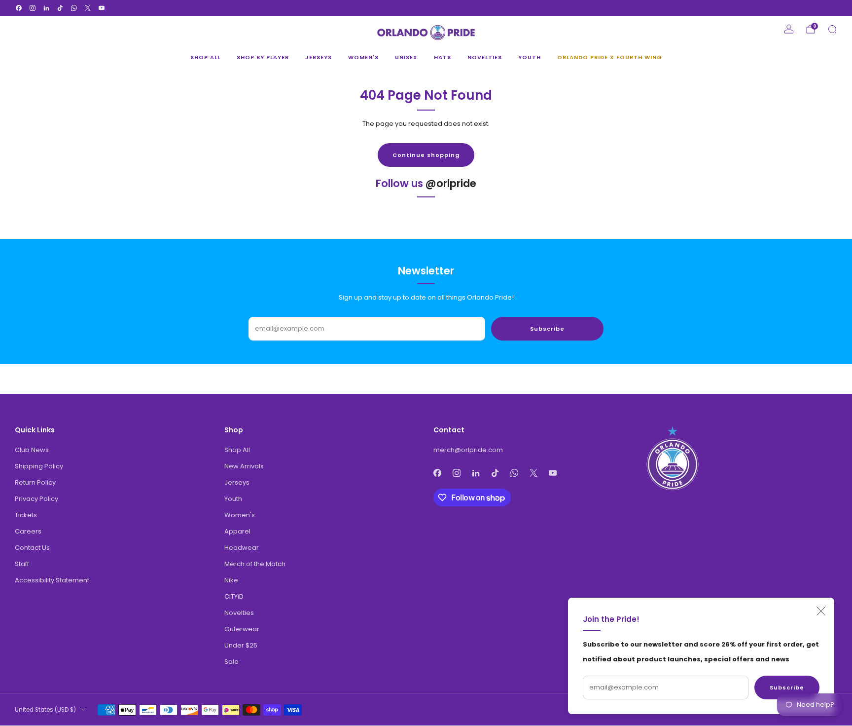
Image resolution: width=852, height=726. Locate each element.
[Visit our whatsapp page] (74, 8)
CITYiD (234, 596)
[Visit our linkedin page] (46, 8)
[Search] (832, 29)
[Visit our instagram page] (32, 8)
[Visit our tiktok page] (60, 8)
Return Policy (35, 482)
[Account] (789, 29)
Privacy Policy (36, 498)
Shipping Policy (39, 466)
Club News (32, 450)
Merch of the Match (254, 564)
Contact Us (32, 547)
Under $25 (240, 645)
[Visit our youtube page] (101, 8)
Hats (442, 57)
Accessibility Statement (52, 580)
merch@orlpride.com (468, 450)
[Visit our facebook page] (19, 8)
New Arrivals (244, 466)
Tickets (26, 515)
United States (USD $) (45, 710)
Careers (28, 531)
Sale (231, 661)
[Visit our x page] (88, 8)
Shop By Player (263, 57)
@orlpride (451, 183)
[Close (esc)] (821, 611)
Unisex (406, 57)
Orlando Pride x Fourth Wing (609, 57)
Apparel (237, 531)
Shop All (205, 57)
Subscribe (787, 687)
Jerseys (318, 57)
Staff (22, 564)
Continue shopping (426, 155)
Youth (529, 57)
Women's (363, 57)
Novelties (484, 57)
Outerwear (241, 629)
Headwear (241, 547)
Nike (231, 580)
